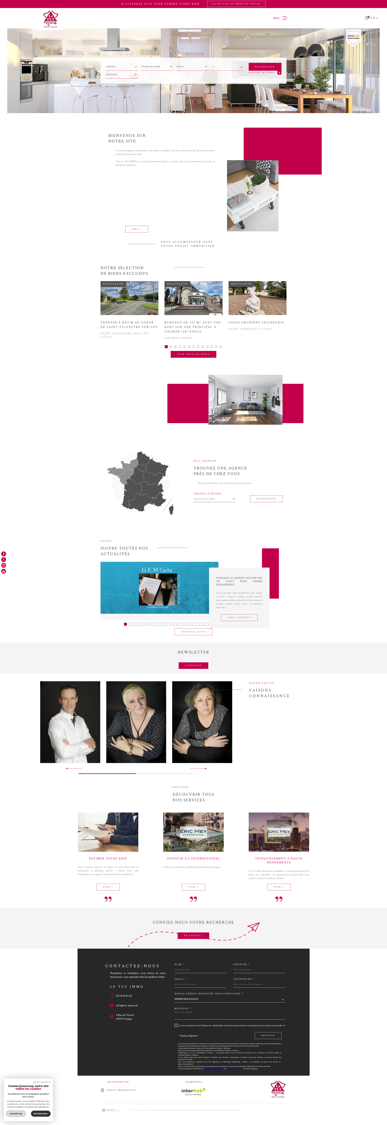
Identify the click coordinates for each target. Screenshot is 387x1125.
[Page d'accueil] (50, 19)
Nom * (179, 964)
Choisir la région (207, 493)
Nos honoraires (180, 1110)
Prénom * (241, 964)
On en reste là (40, 1082)
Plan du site (191, 1110)
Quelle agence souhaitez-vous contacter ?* (209, 994)
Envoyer (268, 1035)
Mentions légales (204, 1110)
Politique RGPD (226, 1110)
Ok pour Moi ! (41, 1113)
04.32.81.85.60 (124, 996)
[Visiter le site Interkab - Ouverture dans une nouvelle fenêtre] (194, 1091)
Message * (183, 1008)
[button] (188, 102)
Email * (180, 979)
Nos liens (215, 1110)
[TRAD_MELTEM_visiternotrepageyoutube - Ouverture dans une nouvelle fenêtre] (3, 571)
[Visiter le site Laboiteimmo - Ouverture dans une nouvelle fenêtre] (111, 1110)
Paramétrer (16, 1113)
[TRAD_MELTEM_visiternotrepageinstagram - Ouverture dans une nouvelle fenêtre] (3, 565)
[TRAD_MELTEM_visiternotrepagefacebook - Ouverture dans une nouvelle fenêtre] (3, 553)
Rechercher (266, 498)
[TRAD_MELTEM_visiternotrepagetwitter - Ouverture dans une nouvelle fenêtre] (3, 559)
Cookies (237, 1110)
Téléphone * (244, 979)
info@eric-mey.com (127, 1005)
